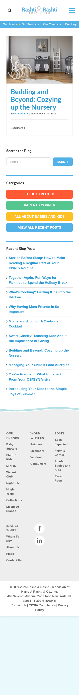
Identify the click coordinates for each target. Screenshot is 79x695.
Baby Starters (11, 446)
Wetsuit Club (11, 474)
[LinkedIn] (39, 541)
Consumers (38, 463)
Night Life (13, 483)
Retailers (36, 444)
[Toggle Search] (10, 10)
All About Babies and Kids (39, 217)
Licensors (37, 450)
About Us (12, 547)
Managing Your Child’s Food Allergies (39, 365)
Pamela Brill (21, 113)
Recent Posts (59, 478)
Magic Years (10, 491)
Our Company (52, 24)
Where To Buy (12, 538)
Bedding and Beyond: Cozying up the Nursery (39, 59)
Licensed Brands (12, 508)
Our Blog (70, 24)
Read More (17, 128)
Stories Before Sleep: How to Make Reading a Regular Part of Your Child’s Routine (37, 263)
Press (10, 553)
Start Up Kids (11, 457)
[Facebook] (39, 528)
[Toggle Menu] (69, 10)
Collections (14, 500)
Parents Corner (39, 205)
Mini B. (11, 465)
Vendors (36, 457)
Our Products (30, 24)
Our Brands (10, 24)
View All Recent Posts (39, 227)
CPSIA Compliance (42, 605)
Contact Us (14, 560)
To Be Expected (39, 194)
